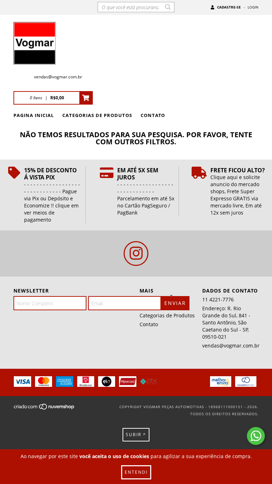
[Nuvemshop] (44, 408)
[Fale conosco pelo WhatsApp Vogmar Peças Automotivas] (256, 436)
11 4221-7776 (218, 299)
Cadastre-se (229, 7)
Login (253, 7)
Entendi (136, 472)
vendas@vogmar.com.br (58, 77)
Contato (153, 115)
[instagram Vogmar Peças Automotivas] (136, 253)
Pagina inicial (33, 115)
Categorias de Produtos (97, 115)
